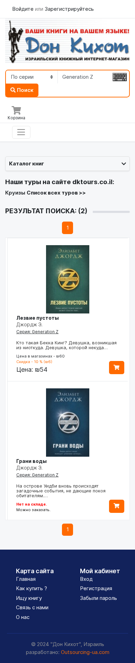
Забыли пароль (98, 598)
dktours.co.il (92, 182)
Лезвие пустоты (37, 318)
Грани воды (31, 461)
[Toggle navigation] (21, 132)
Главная (26, 579)
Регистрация (96, 588)
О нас (22, 617)
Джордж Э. (29, 324)
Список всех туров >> (56, 192)
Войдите (23, 9)
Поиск (25, 90)
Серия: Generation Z (37, 331)
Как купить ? (31, 588)
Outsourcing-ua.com (85, 652)
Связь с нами (32, 607)
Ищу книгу (29, 598)
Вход (86, 579)
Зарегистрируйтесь (69, 9)
